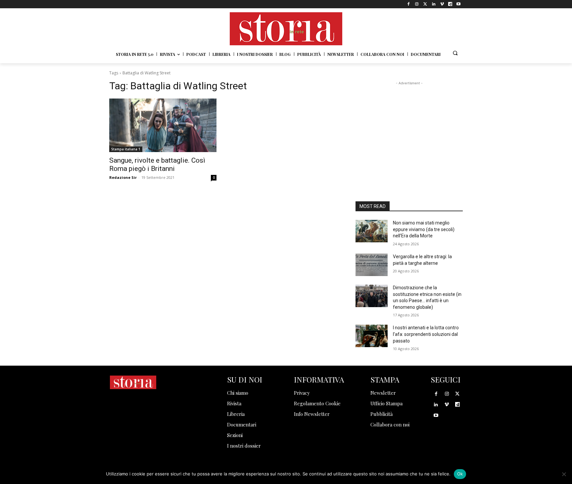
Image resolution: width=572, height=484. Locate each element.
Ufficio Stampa (386, 403)
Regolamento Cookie (317, 403)
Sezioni (235, 435)
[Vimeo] (442, 4)
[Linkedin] (433, 4)
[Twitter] (425, 4)
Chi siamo (237, 392)
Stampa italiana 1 (125, 149)
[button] (455, 52)
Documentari (241, 424)
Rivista (234, 403)
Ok (460, 473)
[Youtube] (458, 4)
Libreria (236, 414)
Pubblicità (381, 414)
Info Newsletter (312, 414)
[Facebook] (409, 4)
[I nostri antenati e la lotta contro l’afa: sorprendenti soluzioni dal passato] (372, 336)
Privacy (302, 392)
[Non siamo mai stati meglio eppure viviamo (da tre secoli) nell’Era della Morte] (372, 231)
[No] (563, 474)
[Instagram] (417, 4)
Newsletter (383, 392)
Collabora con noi (389, 424)
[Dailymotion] (450, 4)
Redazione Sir (123, 177)
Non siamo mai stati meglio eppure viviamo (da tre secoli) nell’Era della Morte (423, 229)
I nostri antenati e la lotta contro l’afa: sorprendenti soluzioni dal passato (426, 334)
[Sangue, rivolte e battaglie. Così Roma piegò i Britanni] (162, 125)
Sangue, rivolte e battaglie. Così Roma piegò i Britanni (157, 164)
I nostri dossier (244, 445)
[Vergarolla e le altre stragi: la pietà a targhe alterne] (372, 265)
